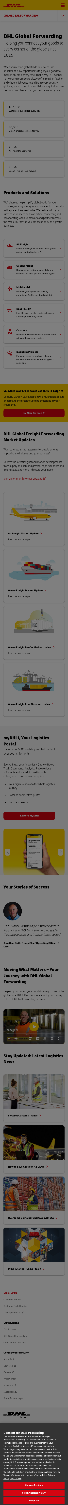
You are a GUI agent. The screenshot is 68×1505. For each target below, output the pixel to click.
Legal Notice (15, 1478)
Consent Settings (34, 1485)
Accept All (34, 1500)
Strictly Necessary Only (34, 1493)
